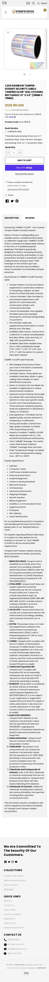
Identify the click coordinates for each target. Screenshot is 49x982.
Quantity (10, 147)
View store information (18, 189)
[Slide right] (30, 74)
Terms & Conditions (12, 914)
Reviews (30, 217)
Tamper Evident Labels (14, 876)
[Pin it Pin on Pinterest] (17, 201)
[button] (42, 3)
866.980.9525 (13, 939)
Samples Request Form (14, 927)
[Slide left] (19, 74)
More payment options (24, 174)
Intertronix (19, 964)
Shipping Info (9, 918)
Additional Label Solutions (15, 880)
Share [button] (10, 195)
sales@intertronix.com (17, 949)
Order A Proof (10, 923)
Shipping (8, 110)
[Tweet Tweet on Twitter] (12, 201)
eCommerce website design (20, 968)
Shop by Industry (11, 885)
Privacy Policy (10, 910)
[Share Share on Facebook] (7, 201)
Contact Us (9, 905)
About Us (8, 901)
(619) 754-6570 (14, 953)
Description (12, 217)
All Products (9, 889)
